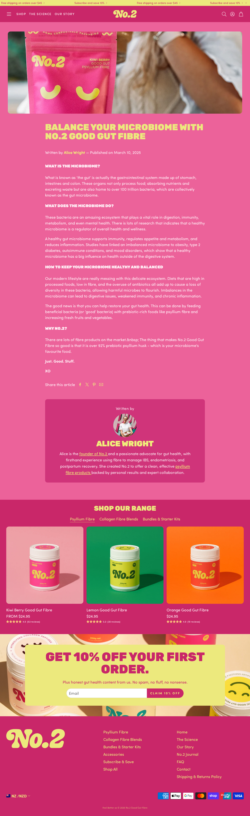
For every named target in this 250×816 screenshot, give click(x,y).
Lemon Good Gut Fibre (107, 609)
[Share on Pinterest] (94, 384)
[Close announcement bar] (246, 3)
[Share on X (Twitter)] (87, 384)
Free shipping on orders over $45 (21, 3)
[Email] (101, 384)
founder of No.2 (93, 453)
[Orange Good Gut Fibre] (205, 565)
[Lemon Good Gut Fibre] (125, 565)
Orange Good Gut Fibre (188, 609)
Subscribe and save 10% (89, 3)
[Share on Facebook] (80, 384)
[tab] (82, 519)
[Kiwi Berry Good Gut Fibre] (44, 565)
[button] (9, 14)
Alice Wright (74, 152)
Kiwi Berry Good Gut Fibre (29, 609)
